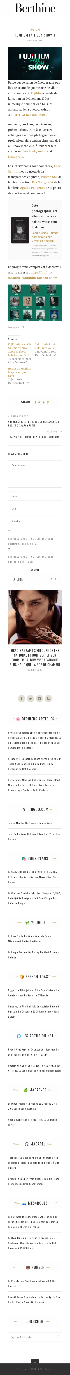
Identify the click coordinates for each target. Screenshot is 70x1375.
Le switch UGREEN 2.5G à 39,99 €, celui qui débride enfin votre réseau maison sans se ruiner (32, 877)
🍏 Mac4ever (35, 1089)
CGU (40, 1369)
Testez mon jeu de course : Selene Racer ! (31, 823)
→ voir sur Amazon (43, 241)
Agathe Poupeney (32, 188)
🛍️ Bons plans (35, 858)
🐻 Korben (35, 1267)
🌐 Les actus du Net (35, 1035)
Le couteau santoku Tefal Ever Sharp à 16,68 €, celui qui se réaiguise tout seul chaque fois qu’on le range (34, 898)
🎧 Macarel (35, 1144)
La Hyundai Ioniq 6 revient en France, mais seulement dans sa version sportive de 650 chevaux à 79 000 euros (32, 1243)
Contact (49, 1369)
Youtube (43, 151)
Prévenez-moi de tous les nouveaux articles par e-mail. (31, 559)
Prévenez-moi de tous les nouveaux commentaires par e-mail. (31, 541)
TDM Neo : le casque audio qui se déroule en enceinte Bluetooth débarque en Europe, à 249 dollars (34, 1163)
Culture (35, 29)
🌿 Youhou (35, 922)
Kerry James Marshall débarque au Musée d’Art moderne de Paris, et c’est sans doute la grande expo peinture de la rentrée (34, 785)
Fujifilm (36, 93)
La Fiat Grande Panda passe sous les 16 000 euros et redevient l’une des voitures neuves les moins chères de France (33, 1222)
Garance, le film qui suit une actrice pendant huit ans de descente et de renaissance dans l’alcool (33, 1011)
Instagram (15, 156)
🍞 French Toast (35, 976)
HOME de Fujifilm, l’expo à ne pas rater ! (19, 372)
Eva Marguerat (42, 182)
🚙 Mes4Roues (35, 1203)
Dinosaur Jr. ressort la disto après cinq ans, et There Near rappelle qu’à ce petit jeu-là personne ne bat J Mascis (35, 764)
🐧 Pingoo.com (35, 809)
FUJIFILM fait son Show (28, 115)
